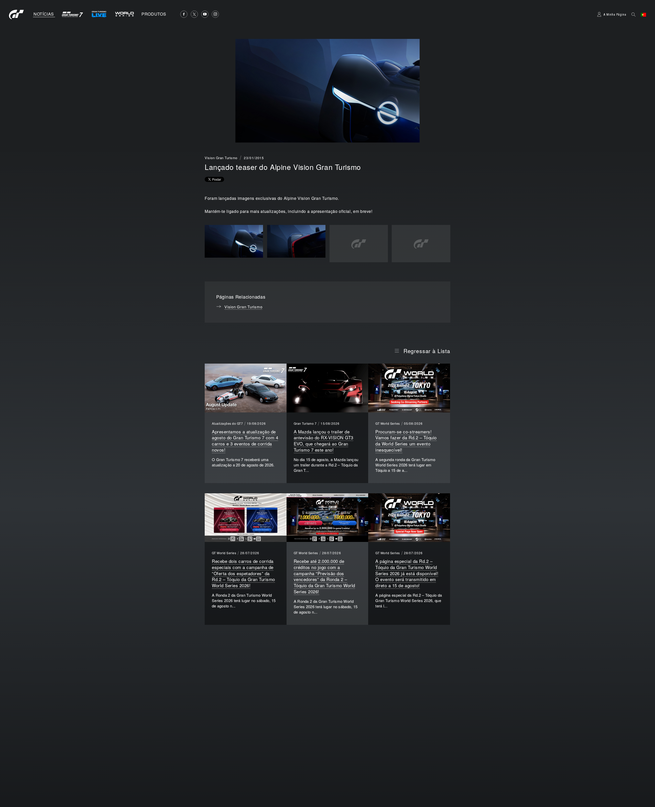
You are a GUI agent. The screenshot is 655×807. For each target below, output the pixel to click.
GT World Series (387, 423)
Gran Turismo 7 (305, 423)
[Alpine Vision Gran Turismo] (234, 241)
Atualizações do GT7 (227, 423)
